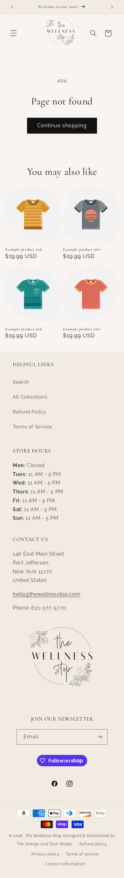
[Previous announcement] (12, 7)
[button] (13, 33)
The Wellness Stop (43, 836)
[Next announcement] (112, 7)
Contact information (65, 864)
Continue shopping (62, 125)
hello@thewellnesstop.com (46, 594)
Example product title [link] (24, 249)
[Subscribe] (100, 737)
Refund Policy (29, 411)
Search (21, 382)
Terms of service (82, 854)
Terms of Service (32, 426)
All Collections (30, 396)
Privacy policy (45, 854)
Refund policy (93, 844)
